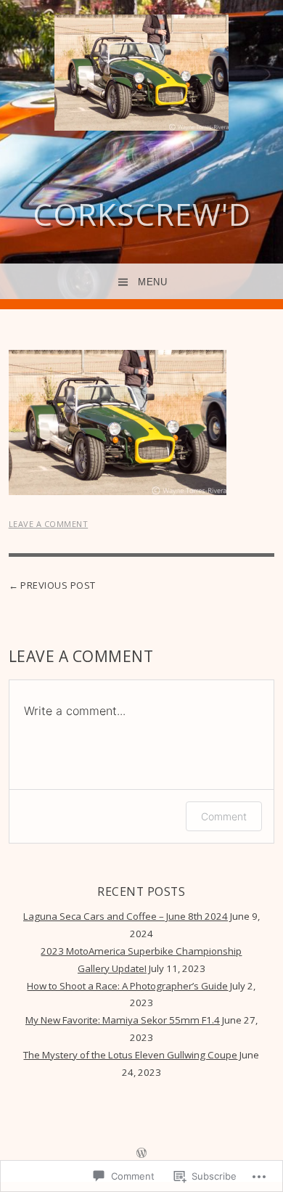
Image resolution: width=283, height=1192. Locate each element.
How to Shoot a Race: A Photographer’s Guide (127, 985)
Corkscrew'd (142, 213)
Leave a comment (49, 523)
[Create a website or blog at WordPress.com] (141, 1154)
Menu (152, 282)
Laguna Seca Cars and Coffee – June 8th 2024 (125, 916)
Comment (224, 816)
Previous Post (58, 585)
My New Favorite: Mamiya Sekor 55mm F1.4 (122, 1019)
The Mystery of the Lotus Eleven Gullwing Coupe (130, 1054)
